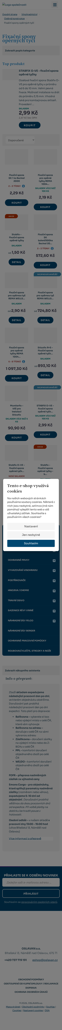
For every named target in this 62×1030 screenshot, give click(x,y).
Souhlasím (31, 543)
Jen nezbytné (31, 535)
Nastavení (31, 526)
